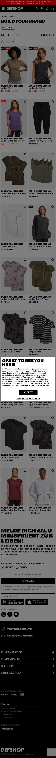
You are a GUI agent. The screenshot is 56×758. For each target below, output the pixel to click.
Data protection (42, 385)
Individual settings (28, 398)
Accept (28, 392)
